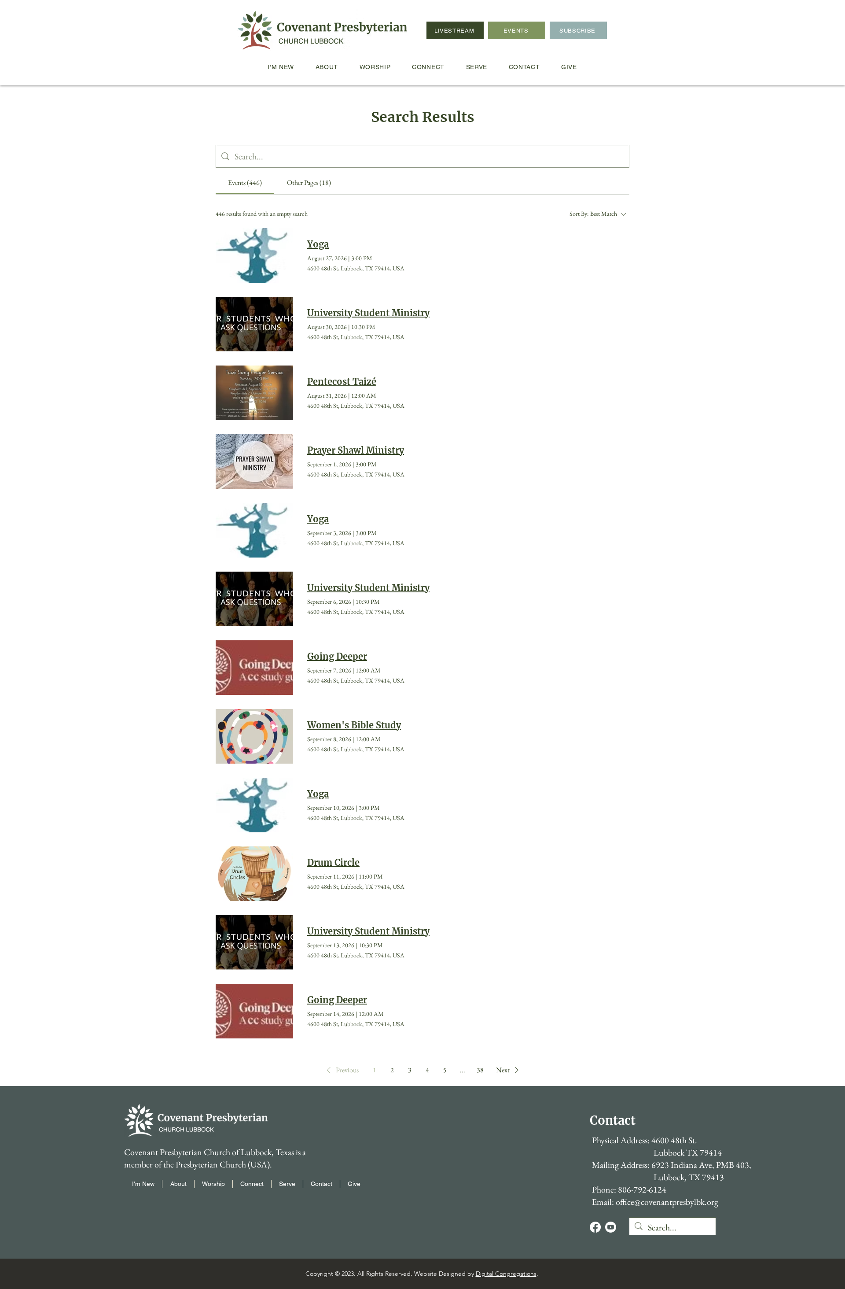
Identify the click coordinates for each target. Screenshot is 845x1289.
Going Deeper (337, 656)
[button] (341, 1070)
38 (480, 1070)
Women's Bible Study (354, 725)
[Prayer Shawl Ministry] (254, 461)
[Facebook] (595, 1227)
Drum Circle (333, 862)
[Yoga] (254, 255)
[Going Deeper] (254, 667)
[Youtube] (610, 1227)
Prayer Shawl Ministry (355, 450)
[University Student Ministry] (254, 324)
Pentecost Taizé (341, 381)
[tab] (245, 182)
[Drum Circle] (254, 873)
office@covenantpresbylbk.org (667, 1202)
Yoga (318, 244)
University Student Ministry (368, 312)
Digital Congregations (506, 1274)
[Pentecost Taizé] (254, 393)
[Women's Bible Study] (254, 736)
